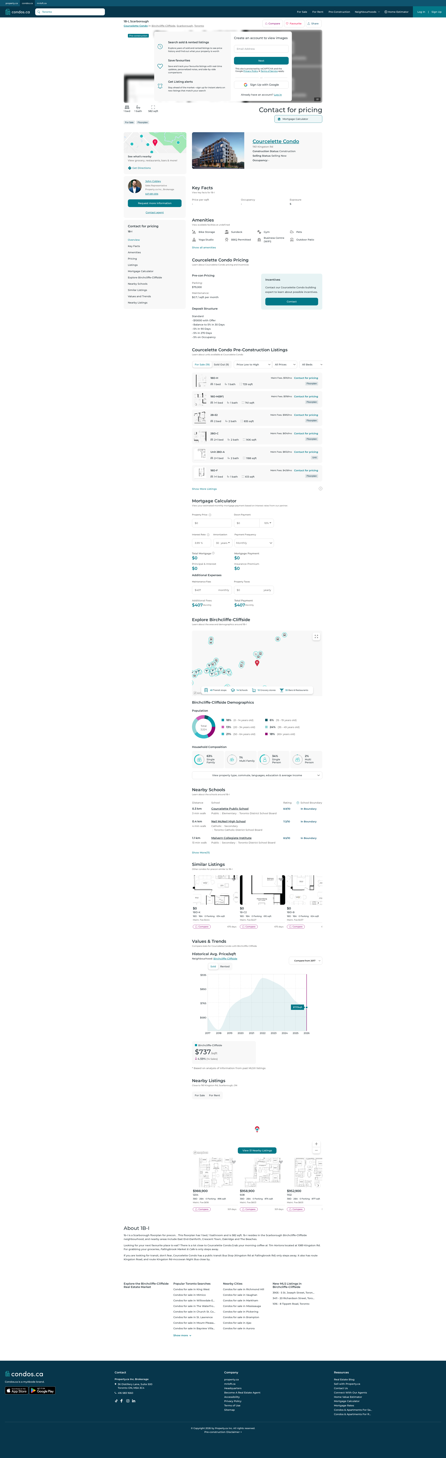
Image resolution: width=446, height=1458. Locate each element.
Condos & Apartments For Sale (353, 1409)
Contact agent (155, 212)
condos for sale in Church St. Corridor (197, 1311)
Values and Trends (139, 296)
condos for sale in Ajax (237, 1322)
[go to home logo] (24, 1373)
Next (261, 60)
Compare (274, 23)
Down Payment (242, 514)
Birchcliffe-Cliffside (163, 25)
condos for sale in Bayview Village (194, 1328)
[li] (134, 1401)
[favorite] (233, 880)
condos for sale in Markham (240, 1300)
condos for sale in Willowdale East (195, 1300)
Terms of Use (232, 1405)
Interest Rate (200, 534)
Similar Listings (137, 290)
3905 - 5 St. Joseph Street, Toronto (294, 1292)
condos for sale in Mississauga (242, 1306)
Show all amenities (204, 247)
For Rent (317, 11)
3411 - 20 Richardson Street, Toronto (295, 1298)
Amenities (134, 252)
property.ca (12, 3)
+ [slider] (317, 970)
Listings (133, 265)
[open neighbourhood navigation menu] (379, 12)
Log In (421, 11)
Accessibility (232, 1397)
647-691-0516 (151, 194)
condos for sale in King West (191, 1289)
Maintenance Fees (201, 581)
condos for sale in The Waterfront (194, 1306)
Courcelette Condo (136, 25)
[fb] (122, 1401)
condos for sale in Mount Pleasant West (198, 1322)
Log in (278, 94)
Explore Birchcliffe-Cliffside (145, 277)
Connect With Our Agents (350, 1392)
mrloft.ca (42, 3)
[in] (128, 1401)
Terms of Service (269, 71)
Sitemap (229, 1409)
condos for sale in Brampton (241, 1317)
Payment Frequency (245, 534)
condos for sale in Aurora (239, 1328)
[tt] (117, 1401)
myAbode (29, 1381)
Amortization (220, 534)
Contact (292, 301)
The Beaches (248, 1239)
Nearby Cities (232, 1283)
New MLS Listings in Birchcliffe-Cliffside (287, 1285)
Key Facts (134, 246)
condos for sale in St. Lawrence (193, 1317)
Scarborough (185, 25)
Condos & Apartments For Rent (353, 1414)
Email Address (243, 48)
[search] (70, 11)
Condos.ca (11, 1381)
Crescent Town (211, 1239)
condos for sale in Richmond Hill (243, 1289)
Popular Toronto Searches (191, 1283)
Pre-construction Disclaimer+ (223, 1432)
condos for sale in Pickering (240, 1311)
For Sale (302, 11)
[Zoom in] (316, 1144)
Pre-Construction (339, 11)
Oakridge (228, 1239)
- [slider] (284, 970)
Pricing (132, 258)
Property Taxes (242, 581)
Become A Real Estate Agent (242, 1392)
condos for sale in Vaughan (240, 1294)
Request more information (155, 203)
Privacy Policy (250, 71)
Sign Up (437, 11)
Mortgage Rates (344, 1405)
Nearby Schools (137, 283)
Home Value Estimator (348, 1397)
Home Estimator (398, 11)
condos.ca (27, 3)
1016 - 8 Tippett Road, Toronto (291, 1303)
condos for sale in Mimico (189, 1294)
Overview (134, 239)
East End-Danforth (189, 1239)
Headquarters (232, 1388)
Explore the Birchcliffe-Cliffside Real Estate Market (146, 1285)
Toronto (199, 25)
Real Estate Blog (344, 1379)
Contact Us (341, 1388)
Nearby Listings (137, 302)
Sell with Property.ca (347, 1383)
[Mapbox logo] (200, 693)
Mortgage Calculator (140, 271)
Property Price (201, 514)
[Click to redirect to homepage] (18, 12)
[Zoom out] (316, 1150)
